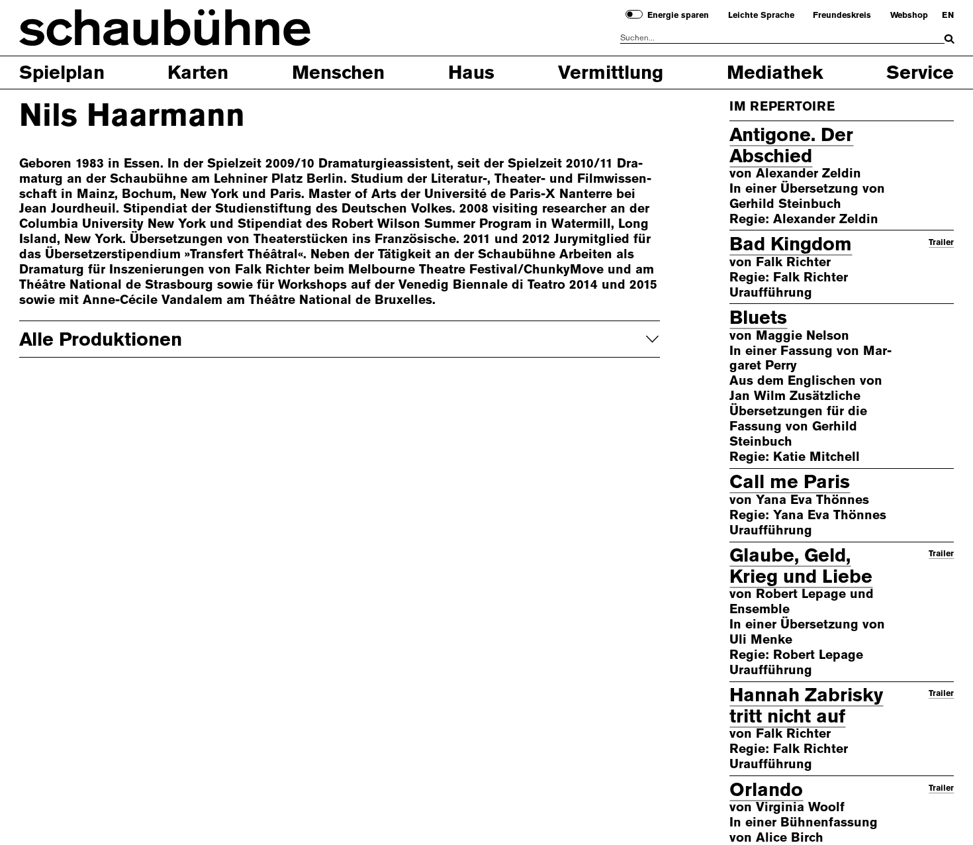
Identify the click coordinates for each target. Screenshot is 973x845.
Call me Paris (789, 481)
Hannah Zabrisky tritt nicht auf (806, 705)
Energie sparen (678, 15)
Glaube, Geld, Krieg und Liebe (800, 565)
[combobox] (782, 37)
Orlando (766, 789)
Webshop (909, 15)
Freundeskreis (842, 15)
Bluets (758, 317)
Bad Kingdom (790, 243)
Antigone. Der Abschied (791, 145)
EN (948, 15)
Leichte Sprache (761, 15)
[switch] (634, 14)
